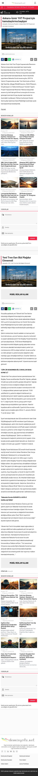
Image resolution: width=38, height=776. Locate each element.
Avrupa (3, 131)
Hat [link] (2, 84)
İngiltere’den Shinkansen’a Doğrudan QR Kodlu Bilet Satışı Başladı (9, 625)
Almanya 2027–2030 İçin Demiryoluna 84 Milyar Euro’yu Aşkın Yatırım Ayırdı (27, 165)
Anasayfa (4, 24)
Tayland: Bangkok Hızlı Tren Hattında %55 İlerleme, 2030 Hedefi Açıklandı (27, 656)
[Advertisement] (19, 722)
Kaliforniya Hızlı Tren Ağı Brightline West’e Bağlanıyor (27, 624)
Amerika (21, 619)
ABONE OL (18, 59)
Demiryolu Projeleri (13, 24)
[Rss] (14, 751)
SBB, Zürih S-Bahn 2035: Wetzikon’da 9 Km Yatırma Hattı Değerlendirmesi (9, 164)
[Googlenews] (17, 751)
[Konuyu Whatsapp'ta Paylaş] (9, 59)
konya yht (10, 571)
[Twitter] (5, 751)
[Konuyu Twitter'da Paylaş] (5, 59)
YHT (6, 131)
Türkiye (33, 131)
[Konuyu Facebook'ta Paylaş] (2, 59)
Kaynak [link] (3, 109)
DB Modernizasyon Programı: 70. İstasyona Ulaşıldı (27, 195)
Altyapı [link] (12, 84)
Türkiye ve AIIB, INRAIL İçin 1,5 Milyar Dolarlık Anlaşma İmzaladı (26, 136)
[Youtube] (11, 751)
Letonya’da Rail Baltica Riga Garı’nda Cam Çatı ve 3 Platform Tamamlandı (9, 195)
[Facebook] (2, 751)
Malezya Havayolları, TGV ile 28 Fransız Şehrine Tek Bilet (9, 597)
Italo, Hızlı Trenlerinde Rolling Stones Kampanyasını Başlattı (8, 655)
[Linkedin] (8, 751)
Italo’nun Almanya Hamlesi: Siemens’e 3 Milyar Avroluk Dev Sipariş (9, 136)
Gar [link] (15, 432)
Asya (20, 650)
